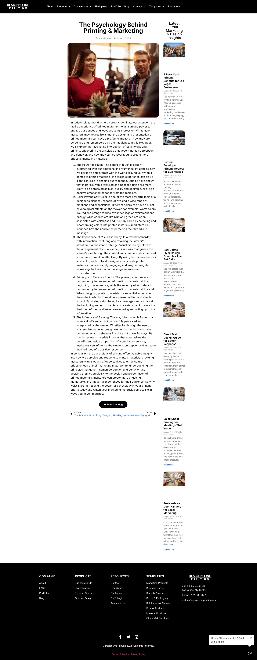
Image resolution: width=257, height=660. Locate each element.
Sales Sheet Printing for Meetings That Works (172, 423)
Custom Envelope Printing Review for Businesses (173, 167)
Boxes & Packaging (157, 598)
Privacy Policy (138, 654)
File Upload (101, 6)
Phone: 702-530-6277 (194, 595)
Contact (115, 582)
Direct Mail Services (157, 618)
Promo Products (155, 608)
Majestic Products (156, 613)
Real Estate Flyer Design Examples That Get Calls (172, 254)
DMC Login (117, 598)
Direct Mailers (82, 588)
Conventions (81, 6)
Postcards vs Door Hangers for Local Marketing (172, 508)
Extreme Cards (83, 593)
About (50, 6)
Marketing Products (157, 582)
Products (62, 6)
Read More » (168, 123)
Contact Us (139, 6)
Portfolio (116, 6)
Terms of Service (120, 654)
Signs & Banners (155, 593)
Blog (127, 6)
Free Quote (173, 6)
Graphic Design (83, 598)
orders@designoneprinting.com (199, 600)
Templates (155, 6)
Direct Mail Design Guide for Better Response (172, 339)
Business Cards (83, 582)
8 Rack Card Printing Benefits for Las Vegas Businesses (173, 81)
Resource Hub (118, 603)
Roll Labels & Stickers (158, 603)
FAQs (42, 588)
